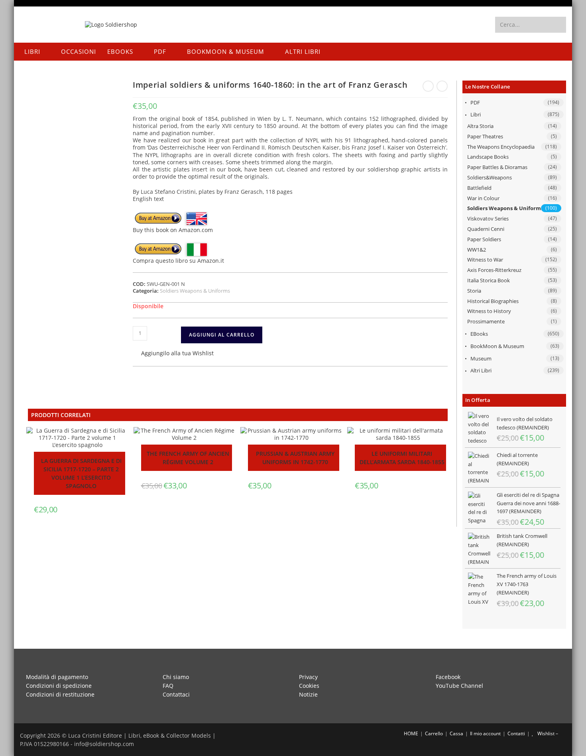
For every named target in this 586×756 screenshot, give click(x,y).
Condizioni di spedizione (59, 685)
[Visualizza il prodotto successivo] (442, 86)
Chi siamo (176, 677)
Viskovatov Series (488, 218)
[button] (173, 354)
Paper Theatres (485, 136)
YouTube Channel (459, 685)
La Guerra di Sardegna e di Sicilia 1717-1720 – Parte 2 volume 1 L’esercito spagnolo (81, 473)
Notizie (308, 694)
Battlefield (479, 187)
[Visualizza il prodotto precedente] (428, 86)
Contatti (516, 733)
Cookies (309, 685)
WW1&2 (476, 249)
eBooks (479, 333)
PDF (475, 102)
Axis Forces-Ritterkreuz (494, 270)
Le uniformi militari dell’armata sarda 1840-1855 (402, 458)
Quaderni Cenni (485, 228)
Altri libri (481, 370)
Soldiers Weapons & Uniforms (505, 208)
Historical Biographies (493, 301)
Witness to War (485, 259)
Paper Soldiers (484, 239)
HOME (410, 733)
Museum (481, 358)
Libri (475, 114)
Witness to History (489, 311)
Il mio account (485, 733)
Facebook (448, 677)
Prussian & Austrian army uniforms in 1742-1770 (295, 458)
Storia (474, 290)
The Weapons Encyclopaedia (501, 146)
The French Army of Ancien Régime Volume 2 (188, 458)
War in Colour (483, 198)
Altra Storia (480, 126)
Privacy (308, 677)
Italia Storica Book (488, 280)
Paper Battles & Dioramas (497, 167)
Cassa (456, 733)
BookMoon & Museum (497, 346)
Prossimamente (486, 321)
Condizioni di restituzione (60, 694)
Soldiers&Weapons (489, 177)
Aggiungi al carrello (221, 334)
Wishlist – (547, 733)
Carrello (434, 733)
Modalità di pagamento (57, 677)
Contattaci (176, 694)
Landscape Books (488, 156)
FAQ (168, 685)
